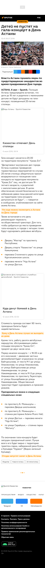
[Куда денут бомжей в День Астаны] (22, 289)
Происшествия (8, 494)
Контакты (5, 519)
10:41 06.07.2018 (7, 38)
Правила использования (20, 516)
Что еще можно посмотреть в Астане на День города (21, 211)
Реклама (13, 519)
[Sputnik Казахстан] (7, 18)
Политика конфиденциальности (14, 522)
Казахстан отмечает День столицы (19, 144)
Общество (5, 462)
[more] (40, 151)
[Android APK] (8, 544)
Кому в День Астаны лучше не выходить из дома (22, 334)
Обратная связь (7, 537)
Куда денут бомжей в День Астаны (19, 310)
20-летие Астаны (32, 462)
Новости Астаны (18, 462)
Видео (21, 494)
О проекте (5, 516)
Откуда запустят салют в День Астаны (21, 456)
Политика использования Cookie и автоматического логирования (15, 527)
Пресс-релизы (24, 519)
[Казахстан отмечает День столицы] (22, 124)
